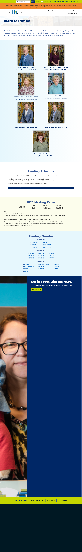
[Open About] (76, 11)
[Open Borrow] (38, 11)
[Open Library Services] (57, 11)
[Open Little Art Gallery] (70, 11)
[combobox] (23, 1)
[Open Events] (45, 11)
